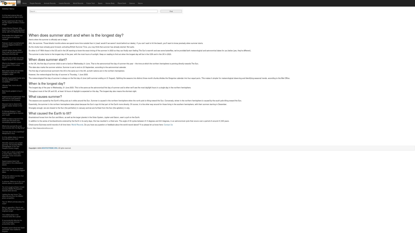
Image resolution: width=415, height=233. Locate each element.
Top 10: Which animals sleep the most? (13, 203)
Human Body (110, 3)
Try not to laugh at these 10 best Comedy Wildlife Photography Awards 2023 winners (13, 188)
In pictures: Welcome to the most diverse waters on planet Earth (13, 182)
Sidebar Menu (8, 8)
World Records (78, 3)
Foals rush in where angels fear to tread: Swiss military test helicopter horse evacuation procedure (13, 154)
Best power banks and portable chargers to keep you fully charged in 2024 (12, 72)
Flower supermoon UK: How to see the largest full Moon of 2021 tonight (13, 22)
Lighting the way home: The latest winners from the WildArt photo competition (12, 196)
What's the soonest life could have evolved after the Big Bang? (13, 127)
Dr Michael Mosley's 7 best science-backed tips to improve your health (12, 113)
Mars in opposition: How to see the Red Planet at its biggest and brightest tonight (13, 209)
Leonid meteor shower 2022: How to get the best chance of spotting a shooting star (12, 52)
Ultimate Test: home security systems (12, 86)
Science (132, 3)
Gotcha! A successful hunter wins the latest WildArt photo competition (13, 80)
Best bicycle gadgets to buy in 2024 (12, 92)
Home (24, 3)
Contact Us (168, 124)
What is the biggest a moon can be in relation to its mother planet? (13, 65)
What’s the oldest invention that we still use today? (13, 177)
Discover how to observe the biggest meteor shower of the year (12, 105)
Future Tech (90, 3)
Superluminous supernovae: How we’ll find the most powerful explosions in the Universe (13, 98)
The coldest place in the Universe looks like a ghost (11, 215)
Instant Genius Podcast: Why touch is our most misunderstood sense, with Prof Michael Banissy (13, 30)
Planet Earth (122, 3)
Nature (140, 3)
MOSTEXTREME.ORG (49, 148)
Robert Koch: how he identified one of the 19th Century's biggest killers (13, 170)
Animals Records (50, 3)
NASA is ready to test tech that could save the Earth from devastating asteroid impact (12, 120)
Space (100, 3)
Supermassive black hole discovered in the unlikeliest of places (12, 163)
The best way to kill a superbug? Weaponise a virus (13, 132)
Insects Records (64, 3)
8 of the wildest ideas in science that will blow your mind (13, 138)
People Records (35, 3)
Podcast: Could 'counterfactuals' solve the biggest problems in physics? (13, 44)
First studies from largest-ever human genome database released (12, 37)
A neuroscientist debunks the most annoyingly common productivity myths (12, 222)
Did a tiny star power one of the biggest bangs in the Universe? (13, 59)
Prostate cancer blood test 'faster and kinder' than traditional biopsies (13, 229)
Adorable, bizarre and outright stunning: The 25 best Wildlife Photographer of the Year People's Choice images (12, 145)
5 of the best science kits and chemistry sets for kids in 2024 (12, 16)
